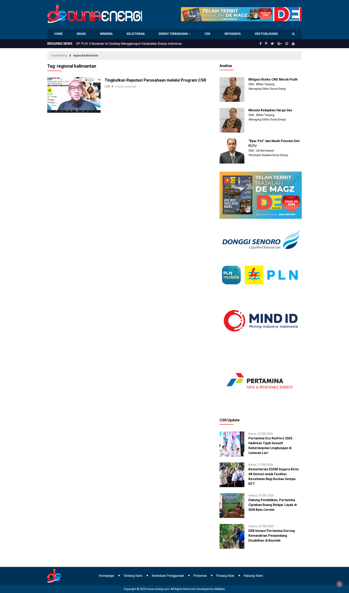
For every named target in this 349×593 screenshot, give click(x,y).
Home (59, 33)
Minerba (107, 33)
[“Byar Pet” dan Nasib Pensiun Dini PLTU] (232, 150)
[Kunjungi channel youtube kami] (294, 43)
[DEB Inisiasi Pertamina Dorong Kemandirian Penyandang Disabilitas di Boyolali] (232, 536)
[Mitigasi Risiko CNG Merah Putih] (232, 89)
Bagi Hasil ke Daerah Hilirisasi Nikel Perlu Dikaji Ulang (114, 44)
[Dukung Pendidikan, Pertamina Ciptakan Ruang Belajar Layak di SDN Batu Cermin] (232, 505)
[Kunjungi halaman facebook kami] (267, 43)
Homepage (106, 576)
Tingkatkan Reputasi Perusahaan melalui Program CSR (155, 80)
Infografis (233, 33)
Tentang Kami (132, 576)
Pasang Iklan (225, 576)
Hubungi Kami (253, 576)
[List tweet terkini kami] (276, 43)
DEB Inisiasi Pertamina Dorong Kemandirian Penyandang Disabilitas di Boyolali (271, 535)
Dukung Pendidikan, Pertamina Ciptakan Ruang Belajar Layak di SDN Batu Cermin (272, 505)
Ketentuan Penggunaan (168, 576)
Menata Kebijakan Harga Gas (270, 110)
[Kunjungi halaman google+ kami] (283, 43)
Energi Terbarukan (174, 33)
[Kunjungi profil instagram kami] (288, 43)
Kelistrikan (136, 33)
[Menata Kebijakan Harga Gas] (232, 120)
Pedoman (200, 576)
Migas (81, 33)
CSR (208, 33)
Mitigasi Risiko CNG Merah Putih (272, 79)
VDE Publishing (266, 33)
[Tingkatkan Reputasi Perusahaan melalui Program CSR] (74, 94)
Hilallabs (219, 589)
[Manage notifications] (339, 584)
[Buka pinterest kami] (272, 43)
